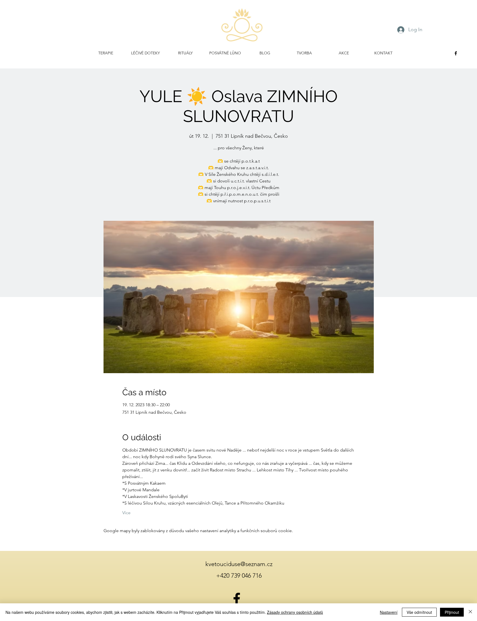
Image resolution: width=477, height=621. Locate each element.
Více (126, 512)
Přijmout (452, 612)
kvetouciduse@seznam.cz (238, 564)
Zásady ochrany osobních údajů (295, 612)
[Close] (470, 612)
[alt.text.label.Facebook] (456, 53)
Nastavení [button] (389, 612)
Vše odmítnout (419, 612)
